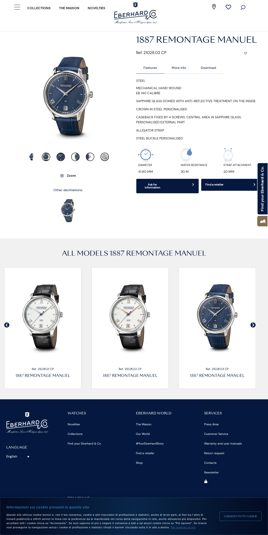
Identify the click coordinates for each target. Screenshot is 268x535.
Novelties (96, 8)
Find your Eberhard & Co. (85, 443)
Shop (139, 463)
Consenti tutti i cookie (240, 516)
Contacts (210, 463)
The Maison (69, 8)
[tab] (150, 68)
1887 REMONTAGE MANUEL (158, 254)
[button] (262, 221)
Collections (39, 8)
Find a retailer (145, 453)
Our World (143, 434)
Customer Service (216, 434)
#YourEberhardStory (150, 443)
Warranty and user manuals (223, 443)
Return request (214, 453)
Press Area (211, 424)
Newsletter (211, 472)
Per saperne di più (183, 527)
